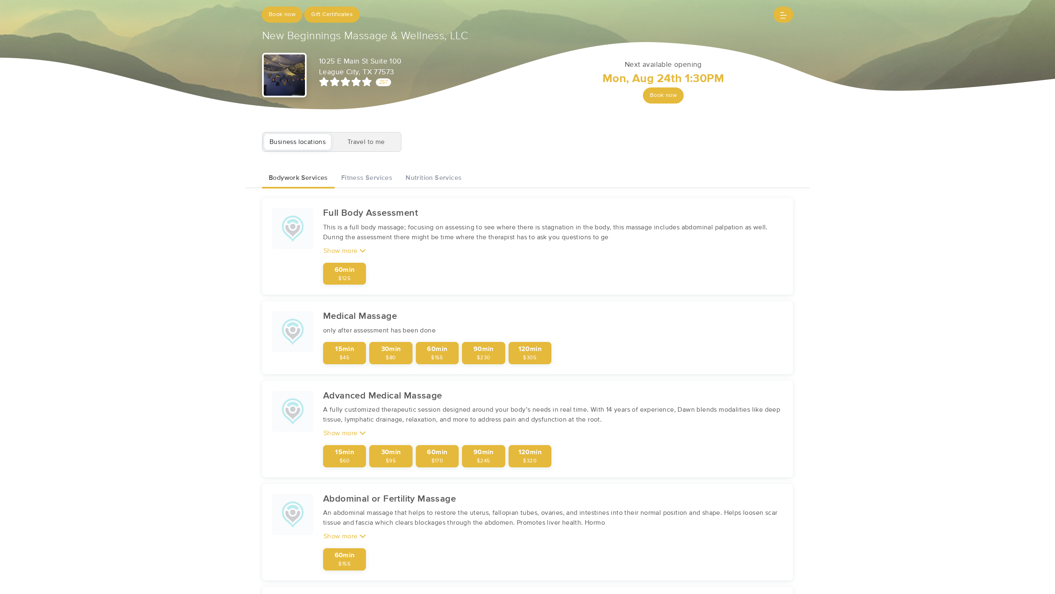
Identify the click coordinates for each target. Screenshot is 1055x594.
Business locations (298, 142)
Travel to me (366, 142)
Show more (341, 251)
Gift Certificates (332, 14)
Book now (282, 14)
